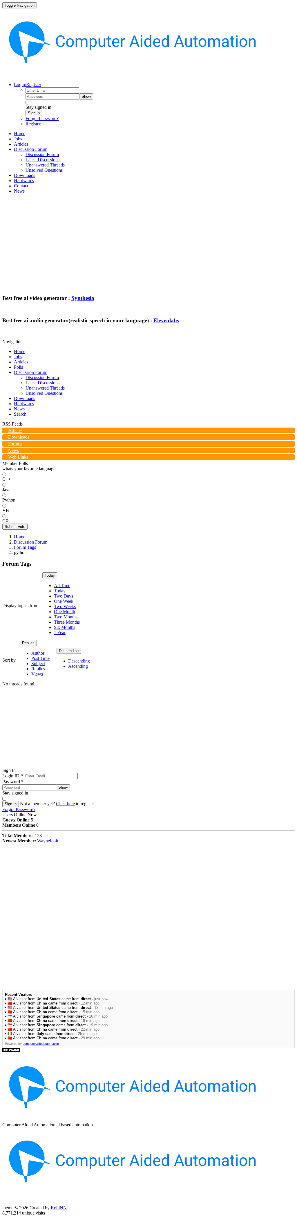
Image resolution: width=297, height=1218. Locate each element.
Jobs (18, 356)
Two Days (63, 595)
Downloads (24, 398)
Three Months (67, 622)
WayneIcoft (47, 840)
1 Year (60, 632)
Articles (21, 361)
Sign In (34, 113)
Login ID (12, 775)
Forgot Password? (42, 118)
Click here (65, 803)
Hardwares (24, 403)
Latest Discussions (42, 382)
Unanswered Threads (45, 388)
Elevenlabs (166, 320)
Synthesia (82, 298)
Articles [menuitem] (21, 144)
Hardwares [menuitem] (24, 180)
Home (19, 351)
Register (33, 123)
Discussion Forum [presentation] (30, 149)
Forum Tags (25, 547)
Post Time (40, 658)
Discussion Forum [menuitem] (42, 154)
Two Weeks (65, 606)
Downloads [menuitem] (24, 175)
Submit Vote (15, 526)
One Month (64, 611)
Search (20, 414)
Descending (69, 651)
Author (37, 653)
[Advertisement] (148, 239)
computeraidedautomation (41, 1043)
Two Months (65, 616)
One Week (63, 601)
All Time (62, 585)
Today (50, 575)
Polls (18, 367)
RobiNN (59, 1207)
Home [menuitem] (19, 133)
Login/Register (27, 84)
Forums (15, 443)
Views (37, 674)
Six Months (64, 627)
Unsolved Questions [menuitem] (44, 170)
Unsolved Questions (44, 393)
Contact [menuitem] (21, 185)
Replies (28, 643)
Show (86, 96)
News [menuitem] (19, 191)
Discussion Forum (30, 372)
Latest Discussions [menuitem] (42, 159)
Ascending (78, 666)
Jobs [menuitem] (18, 138)
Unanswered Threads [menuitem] (45, 164)
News (19, 408)
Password (12, 781)
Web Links (18, 457)
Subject (38, 663)
